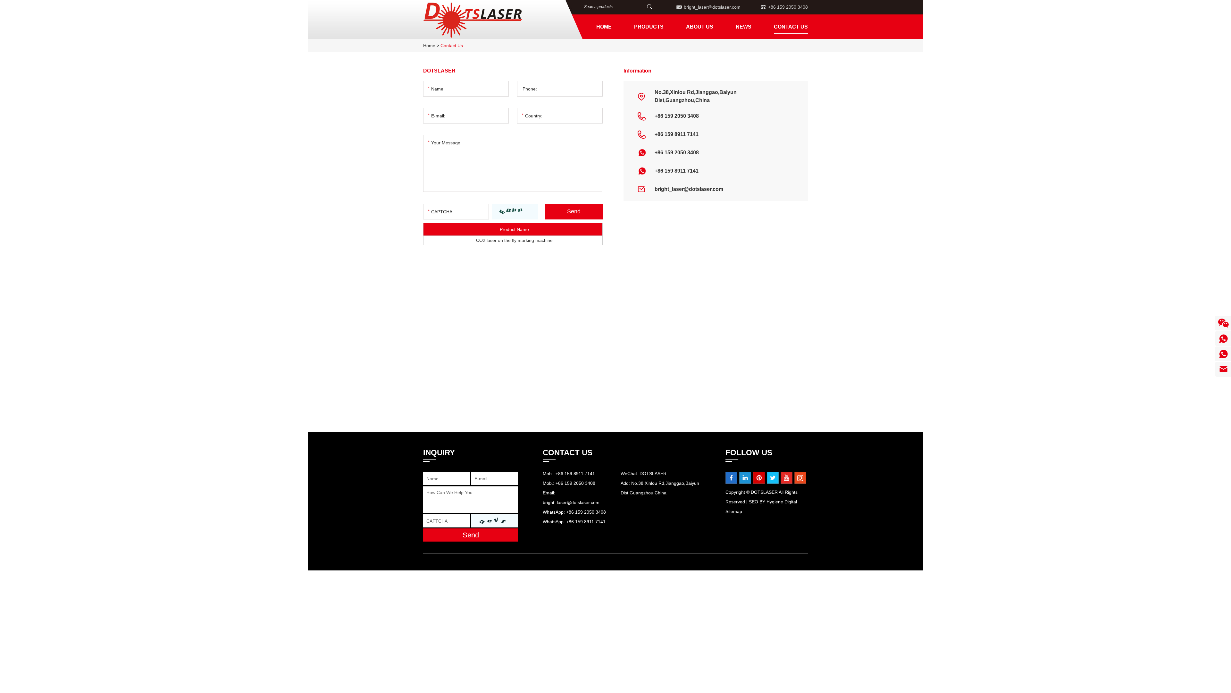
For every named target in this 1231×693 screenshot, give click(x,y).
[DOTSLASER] (490, 20)
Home (604, 27)
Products (649, 27)
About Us (699, 27)
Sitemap (733, 511)
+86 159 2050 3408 (677, 152)
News (743, 27)
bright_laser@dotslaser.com (712, 7)
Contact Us (791, 27)
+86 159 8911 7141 (677, 171)
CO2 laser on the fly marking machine (514, 240)
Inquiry (439, 452)
